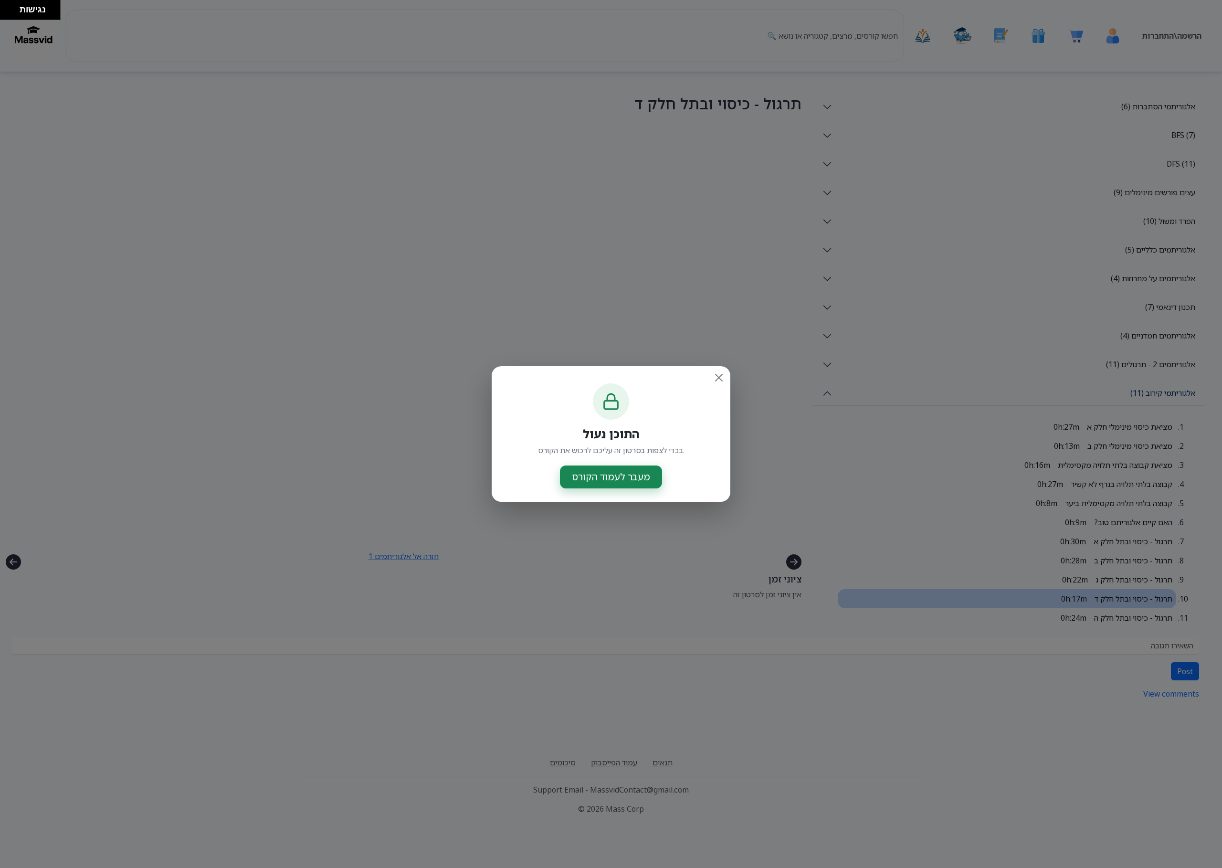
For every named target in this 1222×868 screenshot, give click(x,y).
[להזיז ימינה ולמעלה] (12, 7)
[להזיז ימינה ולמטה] (12, 12)
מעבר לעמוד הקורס (611, 476)
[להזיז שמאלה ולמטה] (7, 12)
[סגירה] (719, 377)
